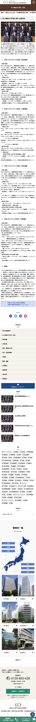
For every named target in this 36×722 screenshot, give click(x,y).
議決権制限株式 (6, 468)
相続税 (14, 488)
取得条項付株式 (6, 471)
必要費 (19, 454)
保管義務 (5, 480)
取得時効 (20, 468)
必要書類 (29, 491)
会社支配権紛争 (6, 330)
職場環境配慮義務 (7, 488)
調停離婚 (12, 477)
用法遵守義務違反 (7, 483)
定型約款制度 (22, 463)
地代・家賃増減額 (7, 352)
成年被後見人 (19, 480)
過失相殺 (5, 457)
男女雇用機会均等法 (14, 491)
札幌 (23, 284)
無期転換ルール (14, 486)
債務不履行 (6, 491)
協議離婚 (11, 474)
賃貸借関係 (13, 454)
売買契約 (10, 494)
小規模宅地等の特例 (29, 488)
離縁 (29, 471)
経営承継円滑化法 (20, 477)
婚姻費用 (11, 497)
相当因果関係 (26, 454)
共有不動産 (15, 471)
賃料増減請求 (22, 471)
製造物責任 (6, 454)
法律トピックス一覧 (10, 12)
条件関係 (23, 451)
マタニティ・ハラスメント (9, 500)
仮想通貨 (18, 474)
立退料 (23, 460)
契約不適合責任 (19, 497)
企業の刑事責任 (6, 466)
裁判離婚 (11, 480)
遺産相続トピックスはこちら (18, 386)
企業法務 (4, 344)
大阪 (12, 284)
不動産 (4, 357)
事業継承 (26, 480)
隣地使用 (20, 488)
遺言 (4, 494)
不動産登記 (25, 474)
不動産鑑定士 (19, 500)
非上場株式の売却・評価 (22, 12)
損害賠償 (4, 370)
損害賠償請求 (14, 463)
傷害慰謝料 (6, 503)
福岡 (26, 284)
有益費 (25, 457)
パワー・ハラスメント (8, 451)
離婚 (12, 503)
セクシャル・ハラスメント (20, 494)
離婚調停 (14, 466)
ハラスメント (24, 483)
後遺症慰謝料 (30, 451)
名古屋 (15, 284)
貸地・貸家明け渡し (7, 348)
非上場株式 (6, 486)
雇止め (32, 480)
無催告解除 (16, 460)
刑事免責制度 (6, 463)
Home (2, 12)
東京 (8, 284)
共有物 (14, 468)
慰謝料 (26, 500)
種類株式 (29, 463)
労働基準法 (6, 477)
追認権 (28, 460)
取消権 (31, 457)
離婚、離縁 (5, 361)
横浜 (19, 284)
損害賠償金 (31, 486)
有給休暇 (5, 474)
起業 (11, 457)
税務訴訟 (4, 378)
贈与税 (26, 468)
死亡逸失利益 (15, 483)
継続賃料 (16, 451)
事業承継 (4, 339)
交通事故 (4, 365)
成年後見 (4, 374)
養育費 (5, 497)
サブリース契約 (23, 486)
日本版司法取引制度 (7, 460)
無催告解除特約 (18, 457)
